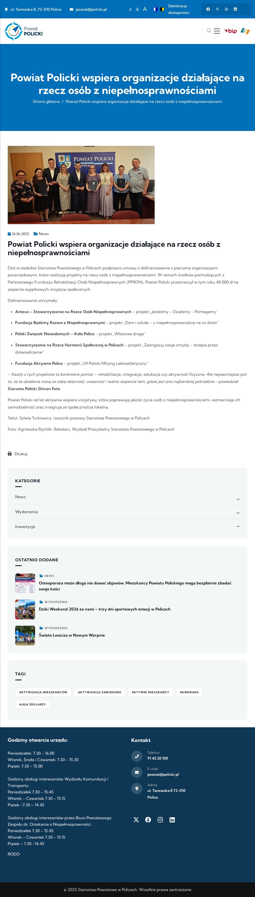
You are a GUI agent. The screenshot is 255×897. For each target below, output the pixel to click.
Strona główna (46, 101)
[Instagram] (160, 820)
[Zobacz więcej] (25, 583)
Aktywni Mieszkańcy (150, 692)
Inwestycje (25, 526)
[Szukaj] (209, 31)
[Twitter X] (136, 820)
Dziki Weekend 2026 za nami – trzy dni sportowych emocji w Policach (105, 609)
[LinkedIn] (172, 820)
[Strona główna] (23, 31)
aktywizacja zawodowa (99, 692)
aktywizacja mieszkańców (43, 692)
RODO (14, 854)
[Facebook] (148, 820)
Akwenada (189, 692)
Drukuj (20, 453)
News (44, 233)
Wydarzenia (26, 511)
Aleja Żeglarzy (32, 704)
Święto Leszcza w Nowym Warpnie (72, 635)
